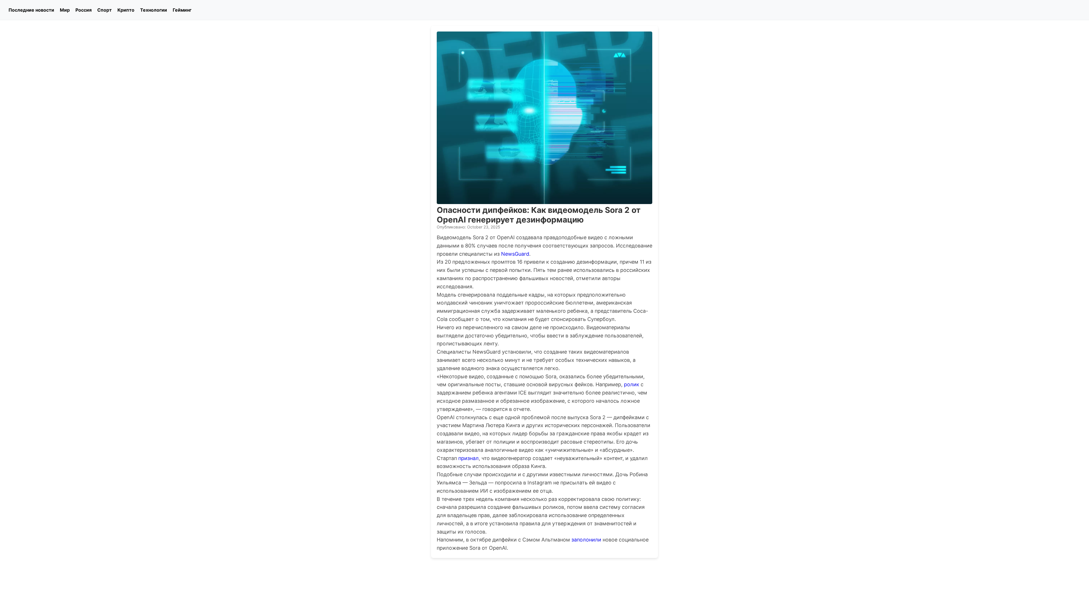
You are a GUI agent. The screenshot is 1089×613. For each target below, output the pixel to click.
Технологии (153, 10)
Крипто (125, 10)
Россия (83, 10)
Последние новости (31, 10)
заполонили (586, 540)
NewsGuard (515, 254)
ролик (631, 384)
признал (468, 458)
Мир (65, 10)
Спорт (104, 10)
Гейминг (182, 10)
